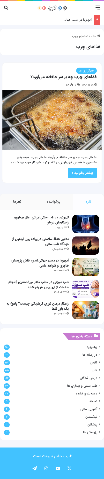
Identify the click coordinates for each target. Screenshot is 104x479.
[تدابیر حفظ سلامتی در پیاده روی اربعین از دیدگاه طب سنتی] (85, 245)
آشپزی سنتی (88, 409)
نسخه (93, 401)
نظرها (17, 201)
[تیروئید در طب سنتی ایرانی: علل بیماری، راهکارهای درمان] (85, 224)
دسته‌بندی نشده (86, 393)
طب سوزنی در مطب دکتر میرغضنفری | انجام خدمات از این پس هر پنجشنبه (38, 284)
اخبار (94, 370)
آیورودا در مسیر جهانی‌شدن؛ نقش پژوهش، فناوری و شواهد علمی (50, 19)
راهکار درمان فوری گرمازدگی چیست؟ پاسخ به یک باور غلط (38, 306)
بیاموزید (92, 347)
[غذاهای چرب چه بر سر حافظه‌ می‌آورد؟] (52, 120)
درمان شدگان (88, 378)
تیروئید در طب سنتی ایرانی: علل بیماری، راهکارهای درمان (41, 220)
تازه (88, 201)
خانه (94, 36)
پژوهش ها (90, 432)
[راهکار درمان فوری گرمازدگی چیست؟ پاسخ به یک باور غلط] (85, 310)
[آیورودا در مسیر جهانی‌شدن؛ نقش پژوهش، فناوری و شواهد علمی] (85, 267)
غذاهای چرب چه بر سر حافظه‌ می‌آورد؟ (63, 76)
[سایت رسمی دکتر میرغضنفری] (52, 7)
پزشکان (92, 424)
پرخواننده (53, 201)
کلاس (93, 362)
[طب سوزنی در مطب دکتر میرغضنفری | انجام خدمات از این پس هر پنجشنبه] (85, 289)
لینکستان (91, 416)
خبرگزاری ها (86, 70)
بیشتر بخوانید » (82, 172)
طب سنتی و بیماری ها (82, 385)
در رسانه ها (89, 354)
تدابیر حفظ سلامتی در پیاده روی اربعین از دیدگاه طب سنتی (40, 241)
